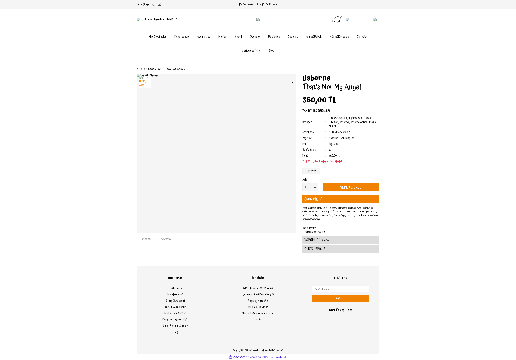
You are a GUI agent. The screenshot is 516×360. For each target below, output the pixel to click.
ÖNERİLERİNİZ (315, 249)
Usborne (316, 78)
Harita (258, 319)
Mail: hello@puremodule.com (258, 313)
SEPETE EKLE (350, 187)
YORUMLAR (316, 240)
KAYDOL (340, 298)
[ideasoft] (237, 357)
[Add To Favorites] (293, 80)
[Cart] (367, 20)
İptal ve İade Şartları (175, 313)
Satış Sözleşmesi (175, 301)
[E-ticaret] (257, 357)
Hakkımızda (175, 288)
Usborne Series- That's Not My (352, 124)
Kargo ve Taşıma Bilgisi (175, 319)
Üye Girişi (337, 17)
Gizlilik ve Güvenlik (175, 307)
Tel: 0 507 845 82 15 (258, 307)
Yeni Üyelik (337, 21)
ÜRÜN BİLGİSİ (313, 199)
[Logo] (258, 19)
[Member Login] (347, 19)
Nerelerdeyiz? (175, 294)
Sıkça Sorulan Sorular (175, 326)
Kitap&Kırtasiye (338, 118)
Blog (271, 50)
